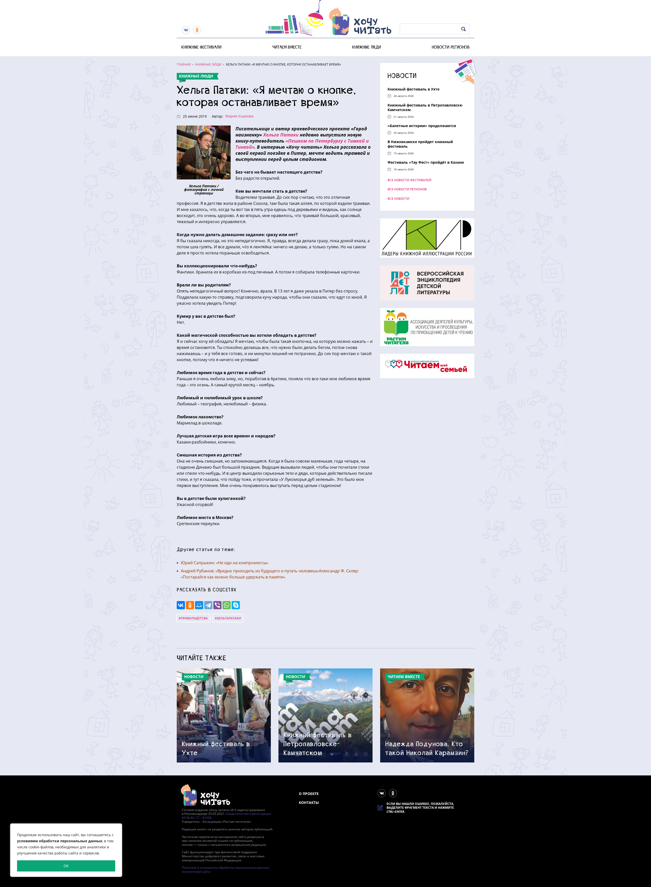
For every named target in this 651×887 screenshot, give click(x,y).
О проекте (309, 793)
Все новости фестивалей (410, 180)
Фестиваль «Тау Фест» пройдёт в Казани (426, 162)
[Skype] (236, 605)
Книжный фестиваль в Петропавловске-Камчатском (425, 107)
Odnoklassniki (197, 30)
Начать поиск (463, 29)
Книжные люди (366, 47)
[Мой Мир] (199, 605)
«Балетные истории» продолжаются (422, 125)
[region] (66, 850)
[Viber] (217, 605)
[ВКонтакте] (181, 605)
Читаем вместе (287, 47)
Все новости (398, 199)
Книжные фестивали (201, 47)
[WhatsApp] (227, 605)
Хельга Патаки (281, 135)
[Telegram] (208, 605)
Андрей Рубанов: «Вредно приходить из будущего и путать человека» (250, 571)
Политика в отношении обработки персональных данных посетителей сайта (225, 869)
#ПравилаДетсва (193, 618)
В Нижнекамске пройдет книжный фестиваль (420, 144)
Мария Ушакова (239, 116)
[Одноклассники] (190, 605)
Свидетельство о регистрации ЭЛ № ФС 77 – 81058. (226, 816)
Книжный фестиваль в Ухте (413, 88)
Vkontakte (186, 30)
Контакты (309, 802)
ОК (66, 865)
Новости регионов (451, 47)
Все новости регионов (407, 189)
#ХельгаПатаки (228, 618)
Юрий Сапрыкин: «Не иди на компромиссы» (225, 562)
